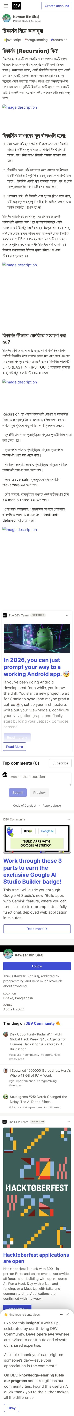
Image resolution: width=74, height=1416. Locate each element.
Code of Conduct (24, 805)
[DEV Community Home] (17, 6)
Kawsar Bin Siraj (26, 16)
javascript (12, 40)
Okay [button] (12, 1408)
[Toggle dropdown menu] (68, 615)
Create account (57, 6)
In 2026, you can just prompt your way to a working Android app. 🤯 (37, 667)
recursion (59, 40)
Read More (14, 747)
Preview (39, 792)
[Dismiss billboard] (68, 1314)
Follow (37, 966)
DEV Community (40, 1023)
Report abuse (52, 805)
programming (36, 40)
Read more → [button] (37, 929)
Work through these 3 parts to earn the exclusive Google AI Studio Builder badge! (32, 871)
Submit (17, 792)
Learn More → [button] (17, 1309)
